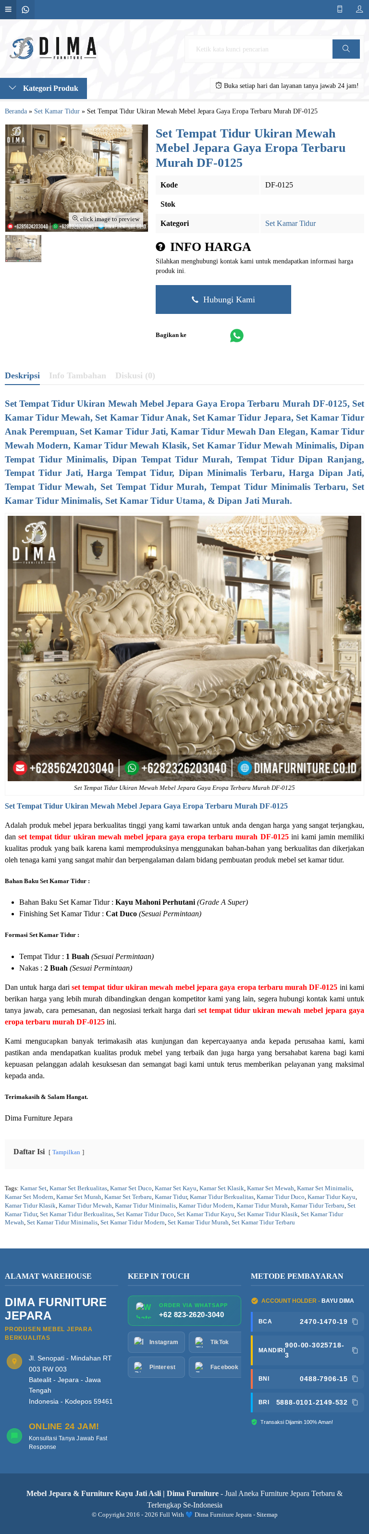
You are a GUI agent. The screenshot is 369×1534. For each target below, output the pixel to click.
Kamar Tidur (171, 1197)
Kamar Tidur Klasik (30, 1205)
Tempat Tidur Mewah (49, 487)
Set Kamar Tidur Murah (198, 1222)
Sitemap (267, 1514)
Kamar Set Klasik (221, 1188)
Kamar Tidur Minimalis (145, 1205)
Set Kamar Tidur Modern (132, 1222)
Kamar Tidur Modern (206, 1205)
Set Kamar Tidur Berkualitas (76, 1214)
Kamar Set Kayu (176, 1188)
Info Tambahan (77, 375)
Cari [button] (346, 58)
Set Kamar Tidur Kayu (205, 1214)
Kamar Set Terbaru (128, 1197)
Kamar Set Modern (29, 1197)
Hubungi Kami (228, 299)
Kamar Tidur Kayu (332, 1197)
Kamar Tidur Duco (281, 1197)
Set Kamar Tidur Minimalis (62, 1222)
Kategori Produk (49, 88)
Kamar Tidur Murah (262, 1205)
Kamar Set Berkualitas (78, 1188)
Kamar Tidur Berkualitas (222, 1197)
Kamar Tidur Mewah (85, 1205)
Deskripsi (22, 375)
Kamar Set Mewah (270, 1188)
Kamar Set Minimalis (324, 1188)
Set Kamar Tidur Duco (145, 1214)
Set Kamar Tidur (290, 223)
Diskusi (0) (135, 375)
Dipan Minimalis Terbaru (231, 473)
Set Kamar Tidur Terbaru (263, 1222)
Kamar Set (33, 1188)
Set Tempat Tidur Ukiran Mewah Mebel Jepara (83, 806)
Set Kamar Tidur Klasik (267, 1214)
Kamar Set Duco (131, 1188)
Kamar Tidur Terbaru (317, 1205)
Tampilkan (66, 1152)
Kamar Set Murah (78, 1197)
